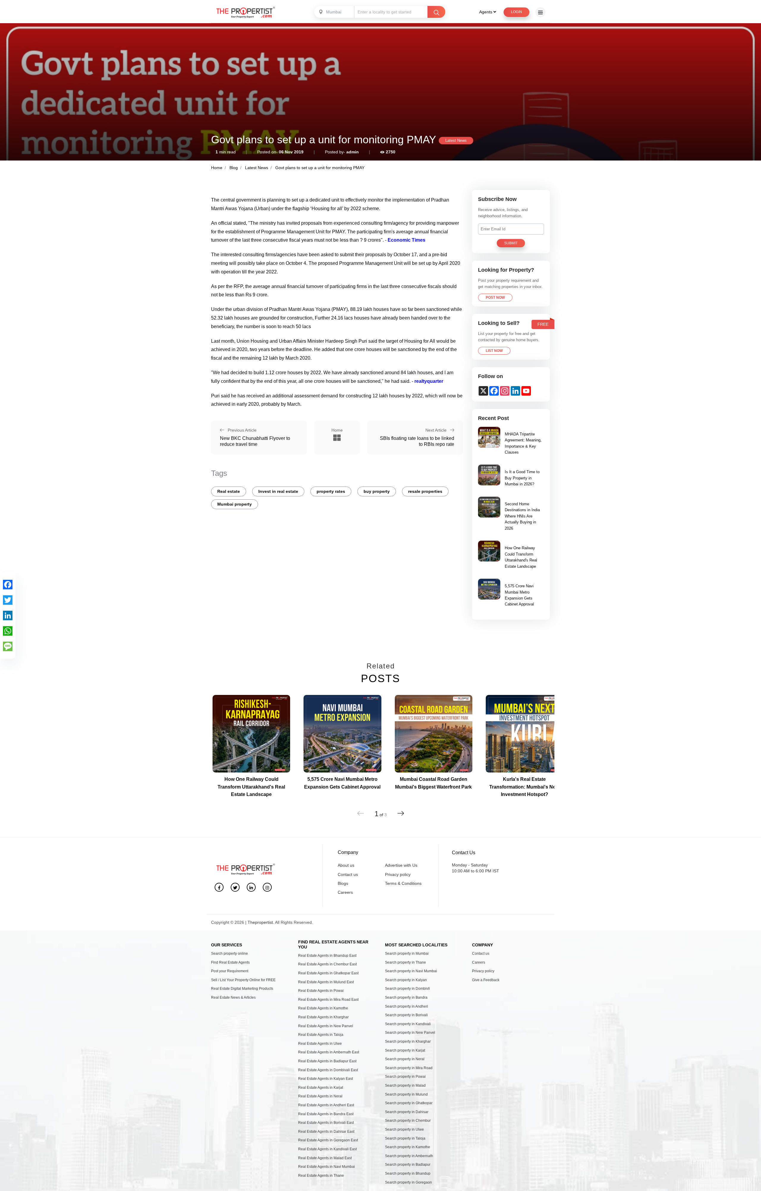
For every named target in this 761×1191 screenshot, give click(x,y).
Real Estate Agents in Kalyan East (325, 1079)
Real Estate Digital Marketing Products (242, 989)
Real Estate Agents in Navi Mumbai (326, 1167)
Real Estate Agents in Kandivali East (327, 1149)
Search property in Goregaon (408, 1182)
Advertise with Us (401, 865)
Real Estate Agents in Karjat (320, 1087)
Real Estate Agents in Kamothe (323, 1008)
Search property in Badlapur (407, 1164)
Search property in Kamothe (407, 1147)
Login (516, 12)
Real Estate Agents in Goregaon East (328, 1140)
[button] (401, 813)
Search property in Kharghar (408, 1041)
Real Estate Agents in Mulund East (326, 982)
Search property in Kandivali (408, 1024)
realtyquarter (428, 381)
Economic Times (406, 240)
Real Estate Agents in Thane (321, 1175)
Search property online (229, 953)
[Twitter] (7, 600)
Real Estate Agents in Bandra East (325, 1114)
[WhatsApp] (7, 630)
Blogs (343, 883)
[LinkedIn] (7, 615)
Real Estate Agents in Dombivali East (328, 1070)
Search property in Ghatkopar (409, 1103)
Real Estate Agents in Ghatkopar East (328, 973)
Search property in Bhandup (407, 1173)
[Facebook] (7, 584)
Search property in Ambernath (409, 1156)
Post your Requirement (229, 971)
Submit (511, 243)
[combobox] (334, 12)
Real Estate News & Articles (233, 997)
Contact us (348, 874)
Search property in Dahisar (406, 1112)
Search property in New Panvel (410, 1032)
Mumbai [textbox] (333, 12)
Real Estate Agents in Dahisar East (326, 1131)
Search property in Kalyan (406, 980)
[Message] (7, 646)
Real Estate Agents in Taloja (320, 1035)
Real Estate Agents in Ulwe (320, 1043)
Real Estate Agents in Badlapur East (327, 1061)
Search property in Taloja (405, 1138)
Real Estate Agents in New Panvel (325, 1026)
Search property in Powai (405, 1076)
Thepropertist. (261, 922)
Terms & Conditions (403, 883)
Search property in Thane (405, 962)
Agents (486, 12)
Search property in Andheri (406, 1006)
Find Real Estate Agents (230, 962)
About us (346, 865)
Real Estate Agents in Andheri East (326, 1105)
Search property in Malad (405, 1085)
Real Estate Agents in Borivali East (326, 1123)
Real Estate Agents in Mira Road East (328, 1000)
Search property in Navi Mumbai (411, 971)
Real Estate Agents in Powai (321, 991)
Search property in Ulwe (404, 1129)
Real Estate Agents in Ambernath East (328, 1052)
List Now (494, 351)
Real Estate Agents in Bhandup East (327, 956)
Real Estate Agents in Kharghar (323, 1017)
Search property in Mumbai (407, 953)
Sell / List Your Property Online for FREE (243, 980)
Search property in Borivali (406, 1015)
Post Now (495, 297)
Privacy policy (398, 874)
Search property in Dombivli (407, 989)
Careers (345, 892)
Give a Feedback (485, 980)
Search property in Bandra (406, 997)
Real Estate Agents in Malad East (325, 1158)
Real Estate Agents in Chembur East (327, 964)
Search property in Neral (404, 1059)
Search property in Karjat (405, 1050)
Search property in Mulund (406, 1094)
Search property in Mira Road (409, 1068)
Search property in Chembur (408, 1120)
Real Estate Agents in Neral (320, 1096)
